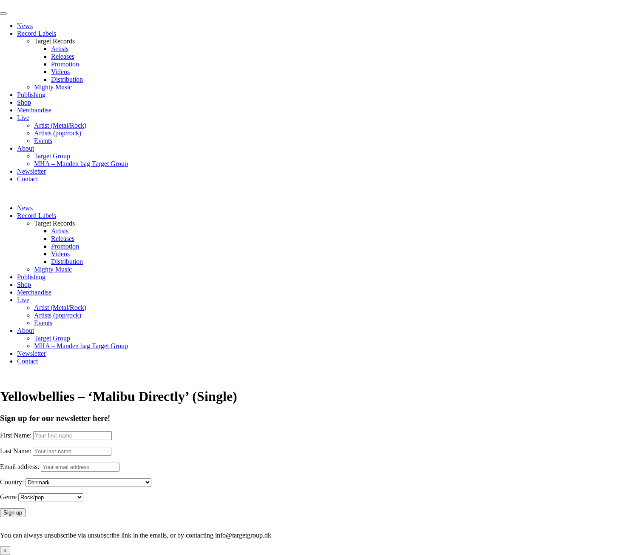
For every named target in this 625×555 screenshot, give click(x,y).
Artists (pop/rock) (57, 133)
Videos (60, 71)
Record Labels (36, 33)
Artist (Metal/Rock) (60, 125)
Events (43, 140)
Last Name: (15, 451)
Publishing (31, 94)
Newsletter (31, 171)
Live (23, 117)
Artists (59, 48)
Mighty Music (53, 87)
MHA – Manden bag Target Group (81, 163)
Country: (12, 482)
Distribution (67, 79)
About (25, 148)
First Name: (15, 435)
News (25, 25)
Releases (62, 56)
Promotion (65, 64)
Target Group (52, 156)
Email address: (20, 466)
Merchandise (34, 110)
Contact (27, 179)
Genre (8, 497)
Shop (24, 102)
